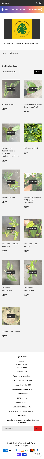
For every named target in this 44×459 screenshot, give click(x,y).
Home (4, 53)
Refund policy (22, 367)
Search (22, 361)
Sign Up (38, 428)
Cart (40, 3)
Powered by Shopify (21, 446)
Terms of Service (22, 364)
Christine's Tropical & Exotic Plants (23, 443)
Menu (7, 3)
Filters (38, 72)
